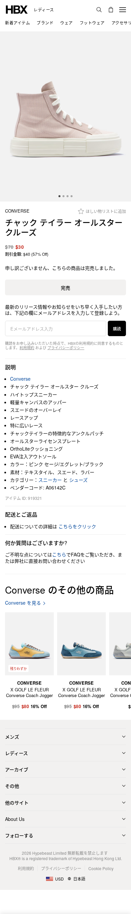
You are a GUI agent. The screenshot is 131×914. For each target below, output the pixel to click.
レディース (44, 10)
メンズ (12, 736)
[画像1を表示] (65, 117)
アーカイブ (16, 769)
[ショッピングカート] (110, 9)
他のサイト (17, 802)
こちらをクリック (77, 526)
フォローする (19, 835)
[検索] (99, 9)
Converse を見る (23, 602)
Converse (17, 211)
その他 (12, 785)
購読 (117, 328)
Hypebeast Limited (49, 853)
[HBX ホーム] (17, 9)
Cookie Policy (101, 868)
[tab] (59, 196)
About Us (15, 819)
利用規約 (26, 347)
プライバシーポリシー (65, 347)
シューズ (78, 479)
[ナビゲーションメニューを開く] (122, 9)
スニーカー (50, 479)
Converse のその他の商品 (59, 589)
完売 (65, 287)
